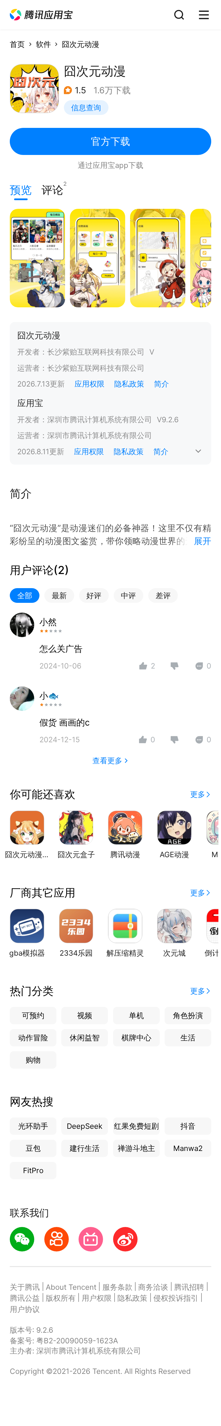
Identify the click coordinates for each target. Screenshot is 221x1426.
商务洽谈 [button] (153, 1287)
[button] (41, 15)
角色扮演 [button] (188, 1015)
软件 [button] (43, 44)
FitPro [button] (33, 1170)
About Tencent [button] (71, 1287)
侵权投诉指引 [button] (175, 1298)
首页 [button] (17, 44)
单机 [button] (136, 1015)
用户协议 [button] (25, 1309)
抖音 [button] (187, 1126)
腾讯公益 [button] (25, 1298)
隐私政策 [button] (129, 383)
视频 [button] (84, 1015)
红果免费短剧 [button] (136, 1126)
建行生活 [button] (85, 1148)
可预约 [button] (33, 1015)
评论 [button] (52, 188)
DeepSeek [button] (84, 1126)
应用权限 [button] (89, 383)
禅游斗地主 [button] (136, 1148)
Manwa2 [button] (188, 1148)
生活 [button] (187, 1037)
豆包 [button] (33, 1148)
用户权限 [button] (97, 1298)
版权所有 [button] (61, 1298)
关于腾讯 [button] (25, 1287)
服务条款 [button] (117, 1287)
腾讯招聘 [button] (189, 1287)
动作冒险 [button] (33, 1037)
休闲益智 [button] (85, 1037)
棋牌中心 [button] (136, 1037)
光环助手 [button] (33, 1126)
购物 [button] (33, 1059)
